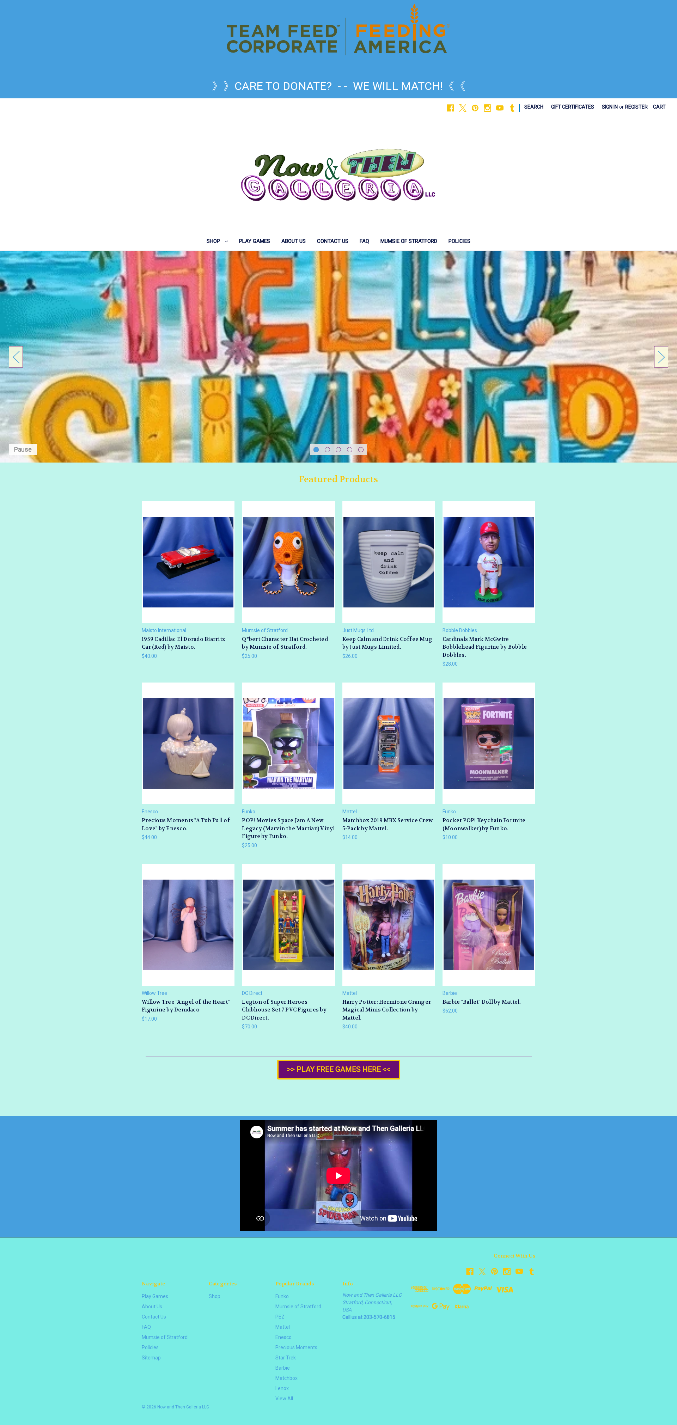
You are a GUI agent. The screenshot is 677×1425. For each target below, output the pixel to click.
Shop (214, 241)
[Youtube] (500, 108)
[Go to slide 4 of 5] (349, 449)
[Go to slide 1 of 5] (316, 449)
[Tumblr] (512, 108)
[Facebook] (450, 108)
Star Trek (285, 1357)
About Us (293, 241)
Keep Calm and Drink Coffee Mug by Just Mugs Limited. (387, 643)
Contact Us (332, 241)
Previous (16, 357)
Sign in (610, 107)
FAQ (364, 241)
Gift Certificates (572, 107)
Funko (282, 1296)
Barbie (282, 1368)
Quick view (188, 556)
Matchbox (286, 1378)
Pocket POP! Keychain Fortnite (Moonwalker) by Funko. (484, 824)
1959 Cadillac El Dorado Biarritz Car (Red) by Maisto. (183, 643)
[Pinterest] (475, 108)
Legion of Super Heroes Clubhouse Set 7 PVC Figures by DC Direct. (284, 1009)
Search (533, 107)
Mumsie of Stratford (408, 241)
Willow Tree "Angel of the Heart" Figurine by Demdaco (186, 1006)
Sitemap (151, 1357)
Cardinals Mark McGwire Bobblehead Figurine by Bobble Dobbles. (485, 647)
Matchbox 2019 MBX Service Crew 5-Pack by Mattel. (387, 824)
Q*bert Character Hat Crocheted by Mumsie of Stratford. (285, 643)
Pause (23, 449)
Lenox (282, 1388)
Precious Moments (296, 1347)
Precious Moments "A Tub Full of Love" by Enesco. (186, 824)
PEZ (280, 1317)
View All (284, 1398)
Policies (459, 241)
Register (636, 107)
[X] (462, 108)
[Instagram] (487, 108)
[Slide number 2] (338, 357)
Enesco (283, 1337)
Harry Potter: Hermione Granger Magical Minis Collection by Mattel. (386, 1009)
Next (661, 357)
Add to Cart (188, 568)
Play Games (254, 241)
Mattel (282, 1327)
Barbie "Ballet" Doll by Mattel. (482, 1001)
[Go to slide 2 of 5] (327, 449)
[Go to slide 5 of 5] (361, 449)
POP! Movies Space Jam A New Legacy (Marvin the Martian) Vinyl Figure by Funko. (288, 828)
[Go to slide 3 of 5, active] (338, 449)
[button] (338, 1070)
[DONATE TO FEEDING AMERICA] (338, 29)
